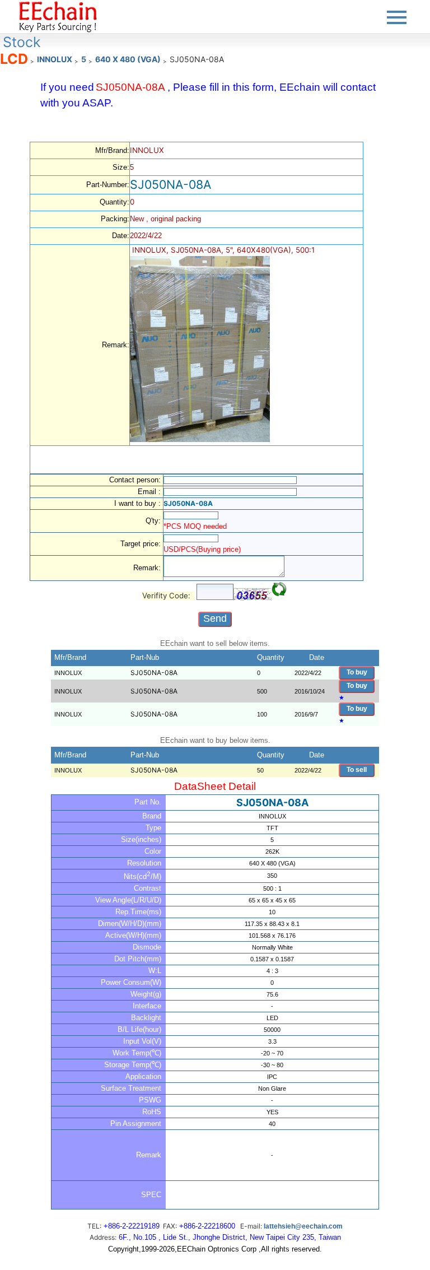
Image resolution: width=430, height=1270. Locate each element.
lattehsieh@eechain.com (303, 1226)
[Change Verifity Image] (279, 589)
